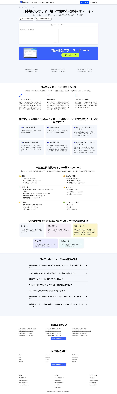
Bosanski (48, 357)
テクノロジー (41, 2)
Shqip (20, 354)
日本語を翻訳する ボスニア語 (26, 335)
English (74, 361)
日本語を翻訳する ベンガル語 (79, 333)
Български (75, 357)
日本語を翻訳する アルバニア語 (53, 328)
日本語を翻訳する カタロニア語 (79, 335)
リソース (52, 2)
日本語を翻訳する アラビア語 (26, 331)
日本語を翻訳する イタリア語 (58, 71)
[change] (58, 25)
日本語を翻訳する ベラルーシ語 (53, 333)
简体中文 (48, 359)
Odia (62, 25)
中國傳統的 (74, 359)
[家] (20, 7)
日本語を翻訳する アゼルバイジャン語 (81, 331)
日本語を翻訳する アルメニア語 (53, 331)
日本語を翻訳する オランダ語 (85, 69)
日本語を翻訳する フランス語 (58, 69)
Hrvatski (21, 361)
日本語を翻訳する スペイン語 (85, 71)
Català (20, 359)
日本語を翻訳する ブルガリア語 (53, 335)
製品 (47, 2)
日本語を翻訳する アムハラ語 (79, 328)
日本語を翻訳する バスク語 (25, 333)
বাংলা (20, 357)
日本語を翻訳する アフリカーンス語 (27, 328)
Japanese (53, 25)
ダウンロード (84, 2)
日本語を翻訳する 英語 (31, 71)
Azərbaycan (75, 354)
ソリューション (33, 2)
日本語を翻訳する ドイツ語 (31, 69)
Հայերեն (48, 354)
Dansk (47, 361)
